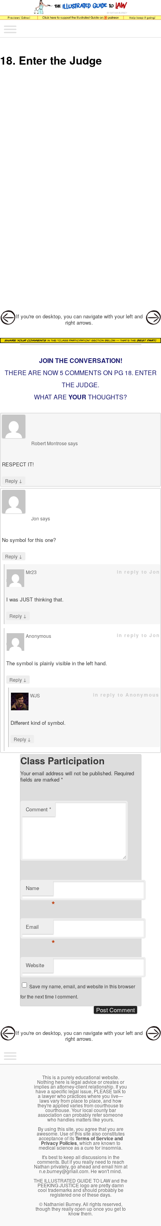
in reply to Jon (138, 571)
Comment (38, 809)
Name (39, 890)
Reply (13, 480)
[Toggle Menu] (10, 29)
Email (39, 928)
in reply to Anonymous (126, 694)
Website (35, 965)
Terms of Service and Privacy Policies (82, 1141)
